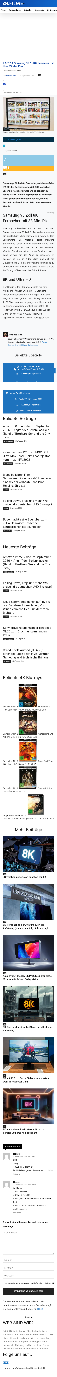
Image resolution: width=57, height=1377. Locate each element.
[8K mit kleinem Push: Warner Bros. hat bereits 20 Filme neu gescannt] (28, 1106)
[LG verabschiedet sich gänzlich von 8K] (28, 854)
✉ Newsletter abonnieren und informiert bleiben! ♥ (29, 1283)
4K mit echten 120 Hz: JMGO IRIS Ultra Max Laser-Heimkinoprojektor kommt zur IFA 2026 (26, 456)
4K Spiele (7, 661)
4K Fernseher (8, 639)
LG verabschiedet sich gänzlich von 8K (24, 877)
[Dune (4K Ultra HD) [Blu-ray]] (28, 788)
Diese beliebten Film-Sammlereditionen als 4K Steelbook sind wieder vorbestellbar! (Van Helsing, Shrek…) (27, 480)
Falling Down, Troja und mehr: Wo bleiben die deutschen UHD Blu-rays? (27, 502)
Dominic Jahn (11, 75)
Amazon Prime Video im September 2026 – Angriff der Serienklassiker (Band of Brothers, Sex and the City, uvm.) (27, 432)
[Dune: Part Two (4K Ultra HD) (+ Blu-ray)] (28, 761)
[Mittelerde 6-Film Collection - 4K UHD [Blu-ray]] (28, 706)
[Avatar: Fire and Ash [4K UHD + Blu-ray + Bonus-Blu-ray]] (28, 733)
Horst (16, 1154)
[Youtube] (7, 1363)
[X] (5, 1363)
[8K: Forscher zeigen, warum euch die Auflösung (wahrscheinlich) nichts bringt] (28, 902)
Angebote (7, 531)
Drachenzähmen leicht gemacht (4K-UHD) (23, 818)
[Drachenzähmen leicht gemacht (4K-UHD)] (36, 815)
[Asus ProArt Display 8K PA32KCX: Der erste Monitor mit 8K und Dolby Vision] (28, 953)
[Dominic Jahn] (5, 339)
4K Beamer (8, 464)
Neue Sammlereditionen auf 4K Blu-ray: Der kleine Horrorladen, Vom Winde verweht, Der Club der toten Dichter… (27, 607)
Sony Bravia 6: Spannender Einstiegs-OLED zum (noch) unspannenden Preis (27, 631)
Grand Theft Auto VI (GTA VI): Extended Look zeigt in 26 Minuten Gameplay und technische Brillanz (26, 653)
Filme (6, 490)
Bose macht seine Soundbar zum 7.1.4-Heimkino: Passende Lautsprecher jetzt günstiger (25, 523)
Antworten (17, 1174)
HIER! (40, 1309)
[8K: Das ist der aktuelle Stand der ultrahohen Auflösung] (28, 1004)
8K (39, 75)
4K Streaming (8, 441)
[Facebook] (3, 1363)
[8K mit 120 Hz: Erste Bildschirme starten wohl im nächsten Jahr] (28, 1055)
